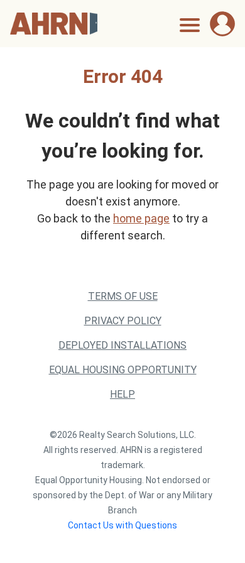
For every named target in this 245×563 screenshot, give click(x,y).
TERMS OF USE (123, 296)
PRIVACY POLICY (122, 321)
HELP (122, 394)
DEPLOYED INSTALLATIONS (122, 345)
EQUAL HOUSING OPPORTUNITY (123, 370)
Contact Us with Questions (122, 525)
